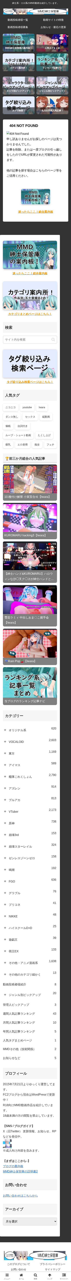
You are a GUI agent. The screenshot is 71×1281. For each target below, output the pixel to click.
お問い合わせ (18, 1269)
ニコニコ (10, 407)
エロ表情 (22, 444)
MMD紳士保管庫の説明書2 (20, 1171)
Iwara (42, 407)
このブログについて (18, 1264)
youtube (27, 407)
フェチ (50, 444)
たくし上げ (44, 435)
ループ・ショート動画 (18, 435)
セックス (30, 416)
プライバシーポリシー (52, 1264)
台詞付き (22, 426)
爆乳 (8, 444)
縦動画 (46, 416)
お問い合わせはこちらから (20, 1195)
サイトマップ (52, 1269)
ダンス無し (11, 416)
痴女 (37, 444)
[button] (53, 339)
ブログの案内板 (13, 1166)
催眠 (8, 426)
